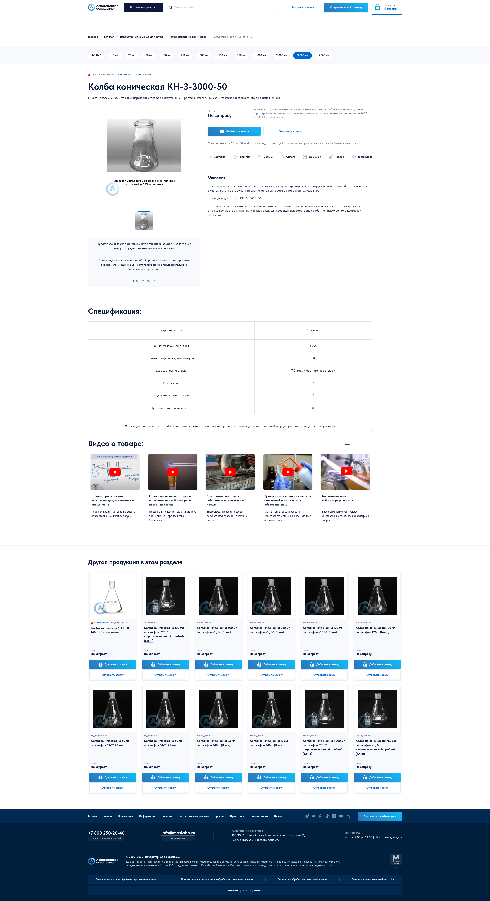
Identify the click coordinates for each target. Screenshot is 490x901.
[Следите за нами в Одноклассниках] (320, 816)
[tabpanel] (115, 486)
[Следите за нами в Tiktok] (327, 816)
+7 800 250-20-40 (106, 833)
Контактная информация (193, 816)
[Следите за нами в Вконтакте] (313, 816)
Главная (93, 36)
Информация (147, 816)
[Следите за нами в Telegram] (306, 816)
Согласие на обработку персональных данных (302, 879)
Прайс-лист (237, 816)
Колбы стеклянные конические (187, 36)
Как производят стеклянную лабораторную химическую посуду (226, 500)
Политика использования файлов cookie (373, 879)
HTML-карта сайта (252, 890)
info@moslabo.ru (178, 833)
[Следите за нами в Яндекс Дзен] (334, 816)
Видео (278, 816)
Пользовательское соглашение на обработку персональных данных (217, 879)
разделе (171, 562)
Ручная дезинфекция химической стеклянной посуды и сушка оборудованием (287, 500)
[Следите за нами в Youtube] (341, 816)
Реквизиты (233, 890)
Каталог (109, 36)
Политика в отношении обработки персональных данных (126, 879)
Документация (259, 816)
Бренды (219, 816)
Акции (108, 816)
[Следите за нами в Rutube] (348, 816)
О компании (125, 816)
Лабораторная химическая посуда (141, 36)
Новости (166, 816)
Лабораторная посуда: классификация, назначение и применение (112, 500)
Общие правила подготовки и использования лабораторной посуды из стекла (170, 500)
